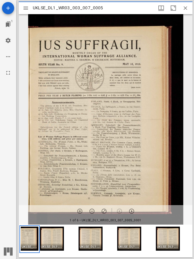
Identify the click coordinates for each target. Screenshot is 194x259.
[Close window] (185, 8)
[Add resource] (8, 8)
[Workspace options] (8, 57)
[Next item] (132, 211)
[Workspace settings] (8, 40)
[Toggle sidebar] (26, 8)
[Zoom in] (80, 211)
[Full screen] (8, 73)
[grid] (105, 241)
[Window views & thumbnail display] (161, 8)
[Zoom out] (92, 211)
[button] (29, 239)
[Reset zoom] (104, 211)
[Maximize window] (173, 8)
